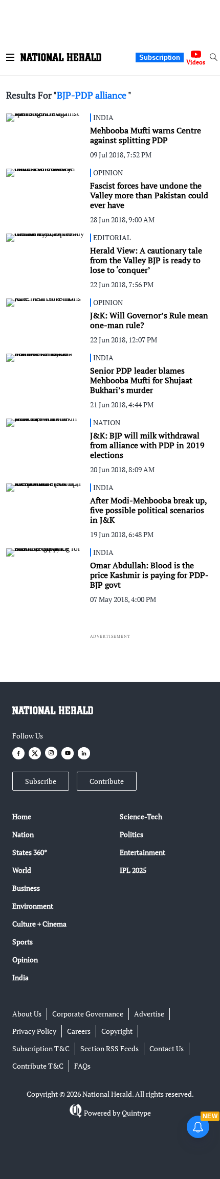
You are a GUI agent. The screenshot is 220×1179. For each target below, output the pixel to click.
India (20, 977)
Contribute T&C (37, 1066)
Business (26, 888)
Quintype (136, 1113)
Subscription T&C (41, 1048)
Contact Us (166, 1048)
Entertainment (142, 852)
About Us (26, 1014)
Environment (32, 906)
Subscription (159, 57)
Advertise (149, 1014)
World (21, 870)
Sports (22, 941)
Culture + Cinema (39, 924)
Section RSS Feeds (109, 1048)
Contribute (107, 781)
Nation (23, 834)
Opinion (25, 959)
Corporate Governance (87, 1014)
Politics (131, 834)
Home (21, 816)
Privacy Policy (34, 1031)
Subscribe (40, 781)
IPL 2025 (133, 870)
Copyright (117, 1031)
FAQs (82, 1066)
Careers (79, 1031)
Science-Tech (141, 816)
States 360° (29, 852)
